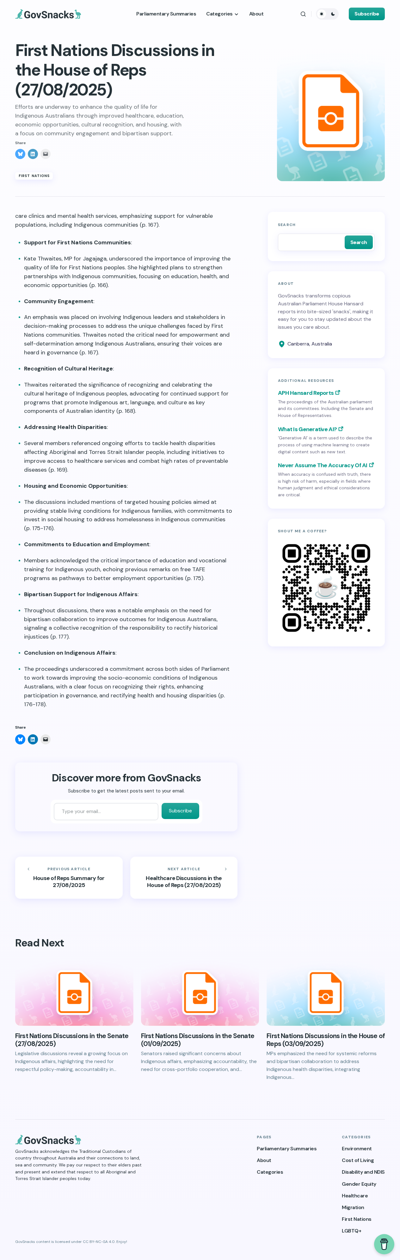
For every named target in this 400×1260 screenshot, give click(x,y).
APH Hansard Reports (306, 393)
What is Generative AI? (307, 429)
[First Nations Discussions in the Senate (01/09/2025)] (200, 992)
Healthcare (355, 1195)
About (264, 1160)
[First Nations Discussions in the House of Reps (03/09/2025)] (326, 992)
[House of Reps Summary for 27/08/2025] (69, 878)
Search (287, 225)
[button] (303, 14)
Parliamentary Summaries (287, 1148)
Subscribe (366, 13)
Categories (270, 1172)
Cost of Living (358, 1160)
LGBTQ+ (351, 1230)
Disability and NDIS (363, 1172)
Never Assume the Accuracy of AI (322, 465)
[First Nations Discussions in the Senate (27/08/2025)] (74, 992)
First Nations (34, 176)
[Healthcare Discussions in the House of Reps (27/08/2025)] (184, 878)
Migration (353, 1207)
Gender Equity (359, 1184)
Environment (357, 1148)
